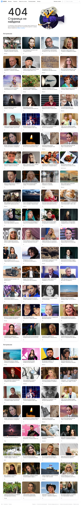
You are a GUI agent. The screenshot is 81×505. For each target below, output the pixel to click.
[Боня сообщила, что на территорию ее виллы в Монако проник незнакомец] (12, 256)
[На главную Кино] (5, 1)
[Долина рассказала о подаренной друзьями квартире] (50, 313)
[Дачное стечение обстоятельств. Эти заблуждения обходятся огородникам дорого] (12, 313)
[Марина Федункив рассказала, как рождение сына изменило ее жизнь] (69, 313)
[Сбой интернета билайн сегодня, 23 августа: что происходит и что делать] (50, 351)
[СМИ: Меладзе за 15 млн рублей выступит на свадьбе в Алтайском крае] (69, 275)
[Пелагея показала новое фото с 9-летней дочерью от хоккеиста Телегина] (50, 414)
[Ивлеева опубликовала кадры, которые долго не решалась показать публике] (50, 218)
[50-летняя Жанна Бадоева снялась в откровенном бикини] (31, 490)
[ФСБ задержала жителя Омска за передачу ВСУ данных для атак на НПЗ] (12, 199)
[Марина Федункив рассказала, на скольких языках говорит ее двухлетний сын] (69, 84)
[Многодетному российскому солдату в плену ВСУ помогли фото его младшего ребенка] (12, 46)
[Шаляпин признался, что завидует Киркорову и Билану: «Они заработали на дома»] (69, 395)
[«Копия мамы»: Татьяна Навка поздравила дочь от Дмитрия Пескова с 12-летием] (69, 218)
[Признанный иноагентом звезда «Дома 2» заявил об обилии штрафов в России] (12, 160)
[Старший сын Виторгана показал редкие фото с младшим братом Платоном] (50, 160)
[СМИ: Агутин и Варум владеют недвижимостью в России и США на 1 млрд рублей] (69, 122)
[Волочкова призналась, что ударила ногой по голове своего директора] (50, 103)
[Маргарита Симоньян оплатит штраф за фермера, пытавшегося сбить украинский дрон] (31, 294)
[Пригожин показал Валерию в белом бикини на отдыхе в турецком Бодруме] (69, 490)
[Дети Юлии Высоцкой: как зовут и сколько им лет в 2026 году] (69, 65)
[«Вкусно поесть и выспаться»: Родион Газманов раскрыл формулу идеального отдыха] (69, 351)
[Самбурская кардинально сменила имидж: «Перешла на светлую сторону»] (12, 332)
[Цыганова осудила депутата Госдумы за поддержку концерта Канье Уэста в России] (69, 46)
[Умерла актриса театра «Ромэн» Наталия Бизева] (50, 294)
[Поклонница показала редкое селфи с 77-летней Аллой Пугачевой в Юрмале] (31, 179)
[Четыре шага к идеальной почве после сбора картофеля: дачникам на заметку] (50, 256)
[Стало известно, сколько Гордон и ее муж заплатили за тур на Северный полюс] (31, 237)
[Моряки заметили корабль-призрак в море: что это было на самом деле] (69, 294)
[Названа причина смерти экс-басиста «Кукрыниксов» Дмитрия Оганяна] (69, 332)
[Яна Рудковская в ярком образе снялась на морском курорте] (12, 351)
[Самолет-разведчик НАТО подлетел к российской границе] (50, 84)
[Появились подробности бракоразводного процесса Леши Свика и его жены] (50, 332)
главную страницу (21, 28)
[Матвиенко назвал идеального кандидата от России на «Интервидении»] (50, 275)
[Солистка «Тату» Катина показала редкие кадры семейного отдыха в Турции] (31, 351)
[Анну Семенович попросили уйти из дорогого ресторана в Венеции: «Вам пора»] (12, 414)
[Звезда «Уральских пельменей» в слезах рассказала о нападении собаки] (12, 141)
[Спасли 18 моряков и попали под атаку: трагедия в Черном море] (31, 199)
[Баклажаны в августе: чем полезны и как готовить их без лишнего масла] (69, 160)
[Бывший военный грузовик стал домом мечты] (12, 275)
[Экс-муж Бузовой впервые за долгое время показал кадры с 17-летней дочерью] (50, 490)
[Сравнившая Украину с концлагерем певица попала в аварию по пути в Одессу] (12, 294)
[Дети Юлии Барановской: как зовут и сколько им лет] (69, 141)
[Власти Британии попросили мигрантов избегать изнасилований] (69, 179)
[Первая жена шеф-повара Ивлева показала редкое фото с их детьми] (31, 65)
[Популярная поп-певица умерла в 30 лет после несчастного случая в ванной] (31, 141)
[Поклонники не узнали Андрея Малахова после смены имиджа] (69, 256)
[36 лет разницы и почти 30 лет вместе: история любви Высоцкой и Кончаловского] (12, 370)
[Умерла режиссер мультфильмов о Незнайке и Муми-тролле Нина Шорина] (12, 122)
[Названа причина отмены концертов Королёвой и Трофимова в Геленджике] (31, 395)
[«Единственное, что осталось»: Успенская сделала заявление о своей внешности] (50, 237)
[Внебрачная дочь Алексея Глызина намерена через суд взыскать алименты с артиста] (31, 122)
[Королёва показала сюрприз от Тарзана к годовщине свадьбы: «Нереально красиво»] (69, 471)
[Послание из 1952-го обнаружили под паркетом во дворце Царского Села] (50, 65)
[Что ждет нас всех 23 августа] (12, 471)
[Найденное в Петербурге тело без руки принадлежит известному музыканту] (50, 122)
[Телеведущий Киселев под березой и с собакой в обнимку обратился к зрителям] (12, 65)
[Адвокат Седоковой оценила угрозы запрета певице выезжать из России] (12, 237)
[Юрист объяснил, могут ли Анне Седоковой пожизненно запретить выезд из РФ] (31, 160)
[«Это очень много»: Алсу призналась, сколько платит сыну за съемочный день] (31, 471)
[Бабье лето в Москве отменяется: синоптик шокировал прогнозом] (50, 179)
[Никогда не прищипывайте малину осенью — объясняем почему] (31, 84)
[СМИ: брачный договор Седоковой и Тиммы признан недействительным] (31, 313)
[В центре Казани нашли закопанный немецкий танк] (50, 141)
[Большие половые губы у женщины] (50, 471)
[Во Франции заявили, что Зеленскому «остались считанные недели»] (50, 395)
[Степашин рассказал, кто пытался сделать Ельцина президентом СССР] (69, 103)
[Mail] (2, 1)
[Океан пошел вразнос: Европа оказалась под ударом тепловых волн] (12, 395)
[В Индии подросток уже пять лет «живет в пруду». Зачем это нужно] (12, 490)
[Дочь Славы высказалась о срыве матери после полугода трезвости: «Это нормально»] (69, 237)
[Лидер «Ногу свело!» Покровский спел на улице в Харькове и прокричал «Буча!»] (31, 275)
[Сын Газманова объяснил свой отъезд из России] (31, 46)
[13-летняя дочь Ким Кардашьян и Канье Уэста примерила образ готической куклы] (31, 218)
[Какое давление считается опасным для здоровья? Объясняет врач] (31, 414)
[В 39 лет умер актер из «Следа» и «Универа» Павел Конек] (12, 179)
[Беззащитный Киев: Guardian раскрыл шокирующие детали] (50, 370)
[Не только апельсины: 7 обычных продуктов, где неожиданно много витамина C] (69, 370)
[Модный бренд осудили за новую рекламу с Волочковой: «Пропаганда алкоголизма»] (31, 370)
